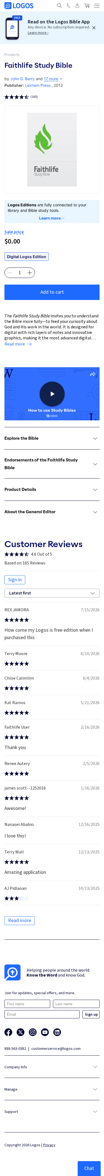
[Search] (59, 5)
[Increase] (29, 272)
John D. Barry (22, 78)
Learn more (50, 218)
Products (12, 55)
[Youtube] (45, 1032)
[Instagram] (33, 1032)
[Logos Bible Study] (18, 5)
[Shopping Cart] (87, 5)
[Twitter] (20, 1032)
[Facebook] (8, 1032)
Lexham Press (37, 85)
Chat (89, 1168)
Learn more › (38, 33)
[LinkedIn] (57, 1032)
